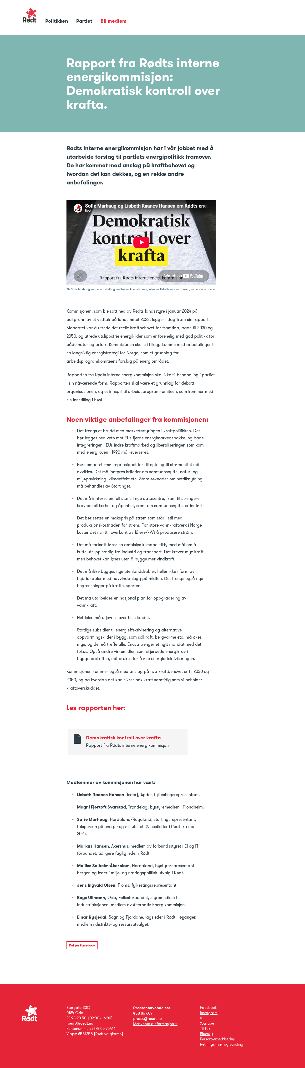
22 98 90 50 (76, 1018)
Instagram (209, 1013)
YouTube (207, 1023)
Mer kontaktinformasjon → (155, 1024)
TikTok (205, 1028)
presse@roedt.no (147, 1018)
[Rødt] (29, 1020)
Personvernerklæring (217, 1039)
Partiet (84, 21)
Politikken (57, 21)
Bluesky (206, 1034)
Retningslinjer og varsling (221, 1044)
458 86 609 (142, 1013)
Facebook (208, 1007)
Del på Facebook (82, 945)
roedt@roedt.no (79, 1023)
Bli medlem (114, 21)
